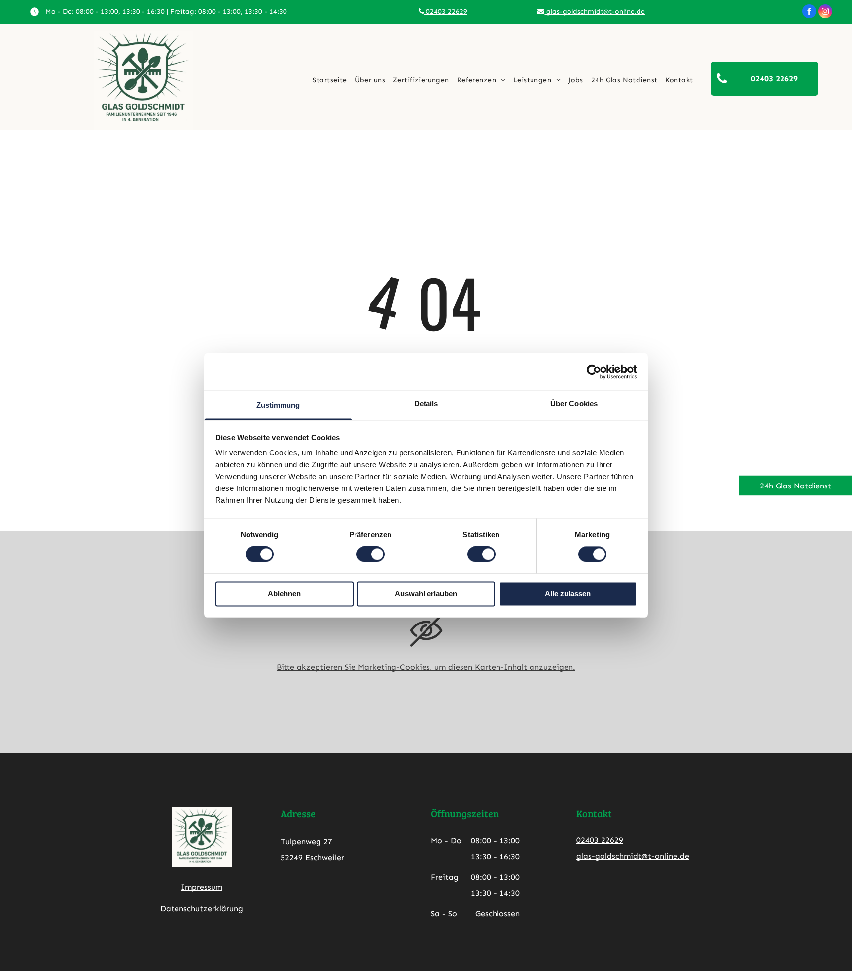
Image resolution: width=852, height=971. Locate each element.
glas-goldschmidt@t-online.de (594, 11)
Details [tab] (426, 403)
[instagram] (825, 12)
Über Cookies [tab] (574, 403)
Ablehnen (284, 594)
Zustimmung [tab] (278, 405)
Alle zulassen (568, 594)
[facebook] (809, 12)
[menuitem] (330, 80)
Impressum (201, 887)
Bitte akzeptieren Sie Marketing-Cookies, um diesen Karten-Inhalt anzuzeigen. (426, 667)
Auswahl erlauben (426, 594)
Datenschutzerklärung (201, 908)
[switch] (370, 554)
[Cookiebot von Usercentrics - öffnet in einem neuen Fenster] (594, 371)
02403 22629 (445, 11)
